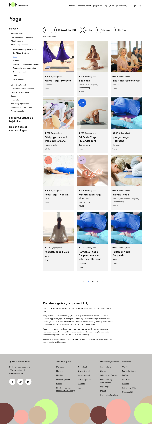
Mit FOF (126, 379)
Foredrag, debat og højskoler (89, 5)
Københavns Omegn (108, 375)
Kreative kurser (17, 33)
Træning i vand (19, 72)
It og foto (15, 100)
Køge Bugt (104, 386)
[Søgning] (140, 5)
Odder (59, 383)
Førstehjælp (18, 79)
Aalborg (81, 383)
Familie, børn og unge (20, 92)
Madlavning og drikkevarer (22, 37)
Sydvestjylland (84, 379)
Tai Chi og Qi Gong (21, 53)
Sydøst (103, 390)
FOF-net (126, 375)
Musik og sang (17, 41)
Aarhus (81, 388)
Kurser (72, 5)
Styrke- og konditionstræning (26, 64)
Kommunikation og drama (21, 107)
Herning (59, 371)
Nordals (59, 375)
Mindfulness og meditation (24, 49)
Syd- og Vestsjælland (109, 395)
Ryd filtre (122, 30)
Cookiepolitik (127, 392)
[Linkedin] (28, 382)
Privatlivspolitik (129, 388)
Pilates (16, 60)
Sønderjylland (84, 375)
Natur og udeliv (17, 111)
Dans (15, 75)
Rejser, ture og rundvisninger (116, 5)
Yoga (15, 57)
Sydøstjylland (84, 371)
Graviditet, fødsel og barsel (22, 88)
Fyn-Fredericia (106, 367)
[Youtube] (20, 382)
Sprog (13, 96)
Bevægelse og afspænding (24, 68)
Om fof (125, 367)
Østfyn (103, 371)
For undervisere (129, 371)
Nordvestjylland (63, 379)
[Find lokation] (134, 5)
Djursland (60, 367)
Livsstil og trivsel (18, 85)
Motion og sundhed (19, 45)
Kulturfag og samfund (20, 103)
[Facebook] (12, 382)
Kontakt (125, 383)
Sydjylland (82, 367)
